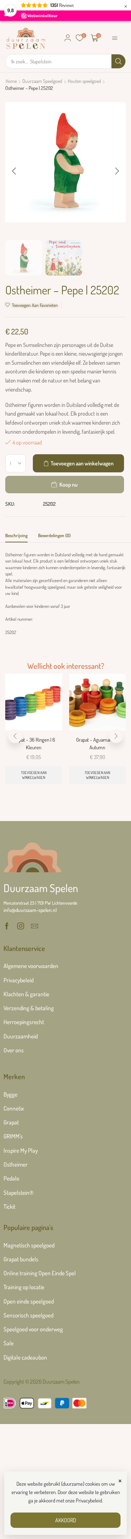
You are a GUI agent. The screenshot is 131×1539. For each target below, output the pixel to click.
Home (11, 81)
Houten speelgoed (84, 81)
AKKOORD (65, 1520)
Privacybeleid (89, 1500)
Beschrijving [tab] (16, 535)
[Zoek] (118, 61)
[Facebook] (6, 925)
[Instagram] (20, 925)
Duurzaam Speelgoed (42, 81)
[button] (68, 37)
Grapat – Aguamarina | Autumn (97, 743)
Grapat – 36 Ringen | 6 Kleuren (33, 743)
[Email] (34, 925)
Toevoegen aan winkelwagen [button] (33, 775)
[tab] (16, 537)
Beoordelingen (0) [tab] (54, 535)
